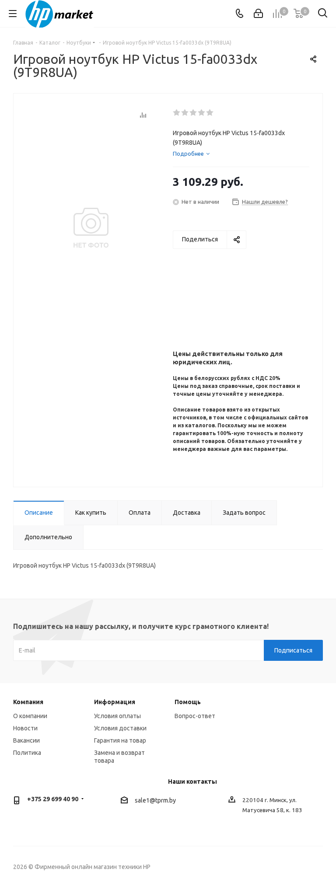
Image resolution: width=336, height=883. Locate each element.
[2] (185, 112)
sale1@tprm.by (155, 800)
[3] (193, 112)
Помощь (188, 701)
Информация (114, 701)
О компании (30, 715)
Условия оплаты (117, 715)
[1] (177, 112)
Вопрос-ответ (195, 715)
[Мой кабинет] (258, 13)
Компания (28, 701)
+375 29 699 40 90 (52, 799)
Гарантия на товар (120, 740)
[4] (202, 112)
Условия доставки (120, 728)
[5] (210, 112)
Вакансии (26, 740)
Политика (27, 752)
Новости (25, 728)
